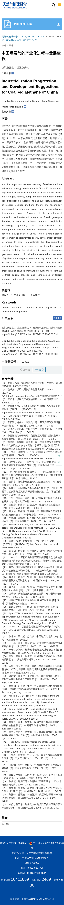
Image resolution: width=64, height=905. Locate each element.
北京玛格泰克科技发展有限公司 (38, 899)
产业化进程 (19, 295)
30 (32, 885)
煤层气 (5, 295)
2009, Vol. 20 (28, 37)
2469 (46, 879)
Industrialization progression (42, 307)
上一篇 (26, 369)
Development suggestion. (15, 311)
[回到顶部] (59, 455)
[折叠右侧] (59, 462)
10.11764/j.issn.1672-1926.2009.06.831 (20, 40)
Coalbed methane (11, 307)
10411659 (20, 879)
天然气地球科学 (10, 37)
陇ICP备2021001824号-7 (13, 843)
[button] (53, 5)
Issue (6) (41, 37)
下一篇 (38, 369)
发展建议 (35, 295)
